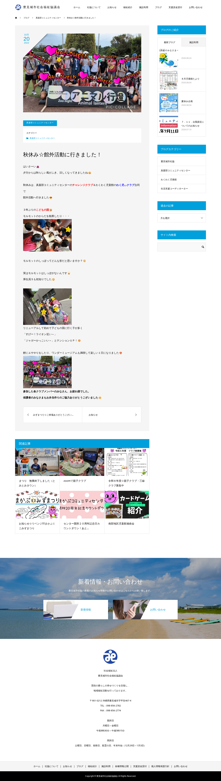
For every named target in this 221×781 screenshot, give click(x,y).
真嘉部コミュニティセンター (42, 138)
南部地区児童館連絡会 (121, 523)
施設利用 (143, 7)
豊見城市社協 (167, 161)
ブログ (158, 7)
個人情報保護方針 (160, 766)
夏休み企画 (187, 101)
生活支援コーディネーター (174, 188)
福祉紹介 (127, 7)
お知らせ (111, 7)
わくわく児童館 (169, 179)
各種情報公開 (122, 766)
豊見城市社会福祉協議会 (42, 7)
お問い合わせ (196, 7)
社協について (94, 7)
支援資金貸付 (175, 7)
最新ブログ (169, 42)
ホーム (76, 7)
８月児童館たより (190, 78)
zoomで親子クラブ (75, 481)
